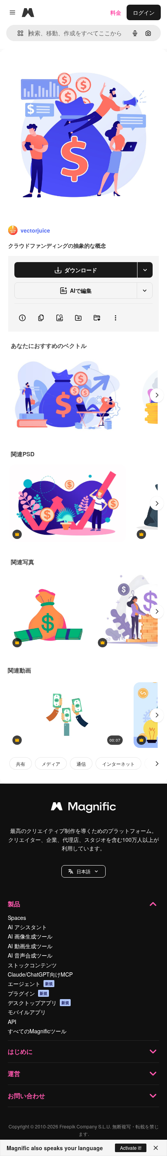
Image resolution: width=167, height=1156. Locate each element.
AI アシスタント (27, 927)
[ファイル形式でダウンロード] (145, 270)
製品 (14, 903)
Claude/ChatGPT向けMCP (40, 974)
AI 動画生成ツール (30, 946)
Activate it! (130, 1147)
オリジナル (53, 67)
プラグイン (27, 993)
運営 (14, 1073)
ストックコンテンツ (32, 965)
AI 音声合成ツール (30, 955)
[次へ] (157, 395)
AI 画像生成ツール (30, 936)
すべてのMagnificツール (37, 1031)
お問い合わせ (26, 1095)
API (12, 1022)
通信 (81, 763)
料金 (115, 12)
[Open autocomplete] (17, 33)
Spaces (17, 917)
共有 (20, 763)
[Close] (155, 1148)
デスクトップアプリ (38, 1003)
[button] (83, 871)
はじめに (20, 1051)
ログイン (144, 12)
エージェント (30, 983)
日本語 (83, 871)
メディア (51, 763)
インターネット (118, 763)
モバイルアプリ (27, 1012)
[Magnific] (83, 808)
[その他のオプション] (115, 317)
